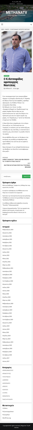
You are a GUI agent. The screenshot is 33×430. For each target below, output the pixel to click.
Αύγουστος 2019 (7, 323)
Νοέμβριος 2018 (7, 352)
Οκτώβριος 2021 (7, 246)
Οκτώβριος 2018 (7, 355)
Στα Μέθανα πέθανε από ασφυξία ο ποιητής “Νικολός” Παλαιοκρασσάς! (15, 204)
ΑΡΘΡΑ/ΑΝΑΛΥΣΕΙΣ (7, 370)
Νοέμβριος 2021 (7, 242)
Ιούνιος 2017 (5, 361)
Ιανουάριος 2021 (7, 271)
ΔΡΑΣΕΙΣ (5, 386)
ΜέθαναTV (9, 88)
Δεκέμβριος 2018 (7, 348)
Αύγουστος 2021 (7, 249)
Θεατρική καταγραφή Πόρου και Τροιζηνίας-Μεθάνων (17, 165)
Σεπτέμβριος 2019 (7, 319)
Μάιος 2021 (5, 258)
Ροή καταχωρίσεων (8, 411)
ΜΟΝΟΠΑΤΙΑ (6, 396)
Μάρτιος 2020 (6, 300)
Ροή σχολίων (6, 415)
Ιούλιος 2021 (5, 252)
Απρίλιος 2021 (6, 262)
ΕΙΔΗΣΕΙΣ (6, 75)
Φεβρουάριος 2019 (7, 342)
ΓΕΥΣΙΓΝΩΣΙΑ (6, 377)
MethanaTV (16, 12)
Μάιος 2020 (5, 294)
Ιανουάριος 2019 (7, 345)
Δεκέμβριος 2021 (7, 239)
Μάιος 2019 (5, 332)
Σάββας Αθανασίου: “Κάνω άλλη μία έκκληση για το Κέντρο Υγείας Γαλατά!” (15, 159)
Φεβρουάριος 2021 (7, 268)
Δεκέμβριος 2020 (7, 274)
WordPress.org (6, 418)
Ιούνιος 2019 (5, 329)
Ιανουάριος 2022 (7, 236)
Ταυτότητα (12, 3)
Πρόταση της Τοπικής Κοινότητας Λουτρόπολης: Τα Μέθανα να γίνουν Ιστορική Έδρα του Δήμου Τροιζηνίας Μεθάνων (16, 198)
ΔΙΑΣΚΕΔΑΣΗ (6, 383)
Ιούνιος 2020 (5, 291)
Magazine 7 (24, 425)
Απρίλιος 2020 (6, 297)
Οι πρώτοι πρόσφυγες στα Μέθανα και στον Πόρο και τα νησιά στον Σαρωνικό (15, 192)
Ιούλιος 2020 (5, 287)
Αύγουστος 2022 (7, 233)
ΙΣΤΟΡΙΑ (4, 393)
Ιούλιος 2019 (5, 326)
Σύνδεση (4, 408)
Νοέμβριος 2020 (7, 278)
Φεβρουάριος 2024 (7, 229)
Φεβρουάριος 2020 (7, 303)
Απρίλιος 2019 (6, 335)
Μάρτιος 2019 (6, 339)
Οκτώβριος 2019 (7, 316)
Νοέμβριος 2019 (7, 313)
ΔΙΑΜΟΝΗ (5, 380)
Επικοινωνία (20, 3)
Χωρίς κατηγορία (7, 399)
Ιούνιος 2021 (5, 255)
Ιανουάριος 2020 (7, 307)
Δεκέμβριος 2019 (7, 310)
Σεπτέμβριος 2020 (7, 281)
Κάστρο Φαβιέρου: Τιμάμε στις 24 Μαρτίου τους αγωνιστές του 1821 (16, 186)
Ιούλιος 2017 (5, 358)
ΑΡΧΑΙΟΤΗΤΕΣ (6, 373)
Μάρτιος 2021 (6, 265)
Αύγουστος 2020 (7, 284)
